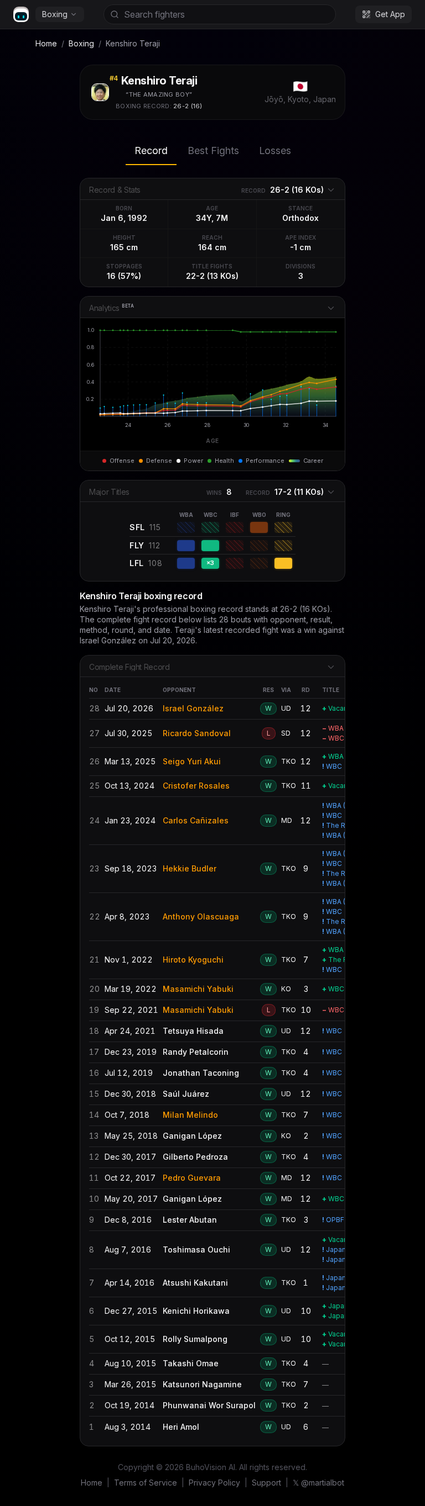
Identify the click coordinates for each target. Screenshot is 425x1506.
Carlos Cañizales (196, 820)
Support (266, 1482)
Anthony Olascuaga (201, 916)
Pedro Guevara (192, 1177)
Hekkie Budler (189, 868)
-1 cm (300, 247)
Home (46, 43)
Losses (275, 150)
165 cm (124, 247)
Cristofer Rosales (196, 785)
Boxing (55, 14)
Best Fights (213, 150)
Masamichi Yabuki (198, 989)
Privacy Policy (214, 1482)
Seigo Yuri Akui (192, 761)
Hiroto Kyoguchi (193, 959)
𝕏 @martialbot (318, 1482)
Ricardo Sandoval (197, 733)
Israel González (193, 708)
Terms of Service (145, 1482)
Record (151, 150)
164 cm (212, 247)
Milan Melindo (190, 1114)
